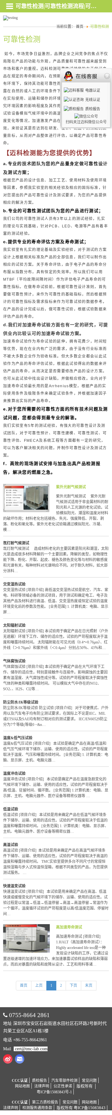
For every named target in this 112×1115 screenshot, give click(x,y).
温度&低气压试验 (17, 738)
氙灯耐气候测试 (16, 543)
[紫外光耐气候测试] (26, 511)
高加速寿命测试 (69, 927)
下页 (73, 985)
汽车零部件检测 (64, 1080)
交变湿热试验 (14, 584)
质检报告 (39, 1080)
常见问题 (89, 1080)
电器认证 (92, 90)
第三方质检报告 (45, 1102)
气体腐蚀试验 (14, 661)
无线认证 (92, 100)
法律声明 (41, 1086)
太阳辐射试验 (14, 625)
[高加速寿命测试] (26, 951)
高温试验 (10, 845)
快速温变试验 (14, 886)
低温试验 (10, 809)
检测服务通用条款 (37, 1108)
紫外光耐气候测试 (71, 487)
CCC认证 (20, 1080)
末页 (88, 985)
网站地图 (22, 1086)
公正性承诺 (63, 1086)
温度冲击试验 (14, 773)
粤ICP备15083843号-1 (54, 1092)
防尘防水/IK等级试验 (20, 702)
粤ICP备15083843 (89, 1108)
